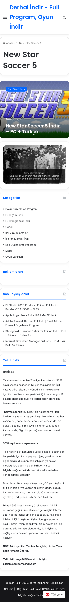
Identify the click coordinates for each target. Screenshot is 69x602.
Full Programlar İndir (17, 220)
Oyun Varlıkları (14, 256)
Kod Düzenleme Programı (20, 244)
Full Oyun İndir (14, 215)
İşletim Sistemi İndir (17, 238)
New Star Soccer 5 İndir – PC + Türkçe (33, 129)
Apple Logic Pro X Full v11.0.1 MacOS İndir (31, 315)
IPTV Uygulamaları (16, 232)
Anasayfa (11, 43)
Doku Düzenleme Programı (21, 209)
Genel (8, 226)
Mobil (8, 250)
